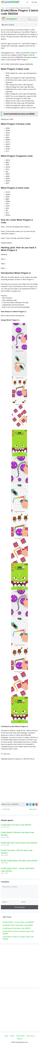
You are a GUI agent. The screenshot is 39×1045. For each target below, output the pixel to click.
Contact (12, 1036)
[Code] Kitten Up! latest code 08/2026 (16, 825)
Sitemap (19, 1039)
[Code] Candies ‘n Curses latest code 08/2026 (18, 922)
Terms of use (30, 1036)
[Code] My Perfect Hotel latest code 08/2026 (18, 925)
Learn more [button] (6, 754)
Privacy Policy (20, 1036)
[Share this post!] (27, 805)
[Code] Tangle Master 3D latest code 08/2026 (19, 861)
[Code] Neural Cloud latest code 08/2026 (16, 928)
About (6, 1036)
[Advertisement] (19, 781)
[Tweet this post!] (30, 805)
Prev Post (6, 809)
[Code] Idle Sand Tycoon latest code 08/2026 (19, 843)
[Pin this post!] (36, 805)
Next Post (32, 809)
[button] (19, 336)
